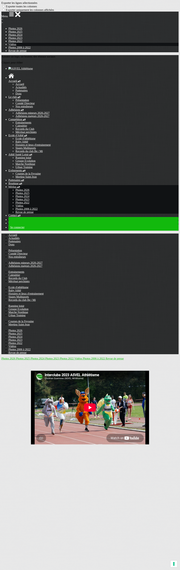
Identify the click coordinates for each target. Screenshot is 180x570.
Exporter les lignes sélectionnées (19, 2)
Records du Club (24, 128)
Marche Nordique (25, 163)
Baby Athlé (21, 141)
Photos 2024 (15, 34)
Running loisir (23, 157)
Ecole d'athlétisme (25, 138)
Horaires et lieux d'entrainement (33, 144)
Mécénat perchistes (26, 132)
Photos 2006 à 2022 (19, 47)
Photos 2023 (15, 37)
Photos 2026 (15, 28)
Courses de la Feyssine (28, 173)
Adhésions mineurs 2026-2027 (32, 112)
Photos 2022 (15, 41)
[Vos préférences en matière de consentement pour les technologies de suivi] (174, 564)
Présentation (22, 100)
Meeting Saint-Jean (26, 176)
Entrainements (23, 122)
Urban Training (24, 167)
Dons (18, 93)
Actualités (21, 87)
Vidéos (12, 44)
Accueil (19, 84)
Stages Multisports (25, 147)
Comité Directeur (25, 103)
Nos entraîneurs (24, 106)
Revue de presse (17, 50)
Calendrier (21, 125)
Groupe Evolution (25, 160)
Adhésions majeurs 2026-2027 (32, 116)
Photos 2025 (15, 31)
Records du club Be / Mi (29, 151)
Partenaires (21, 90)
